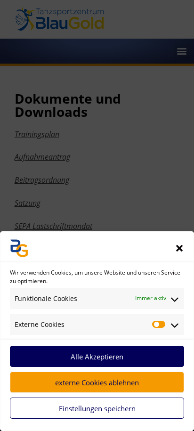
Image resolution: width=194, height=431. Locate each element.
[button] (179, 248)
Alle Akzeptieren (97, 356)
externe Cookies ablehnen (97, 382)
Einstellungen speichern (97, 408)
